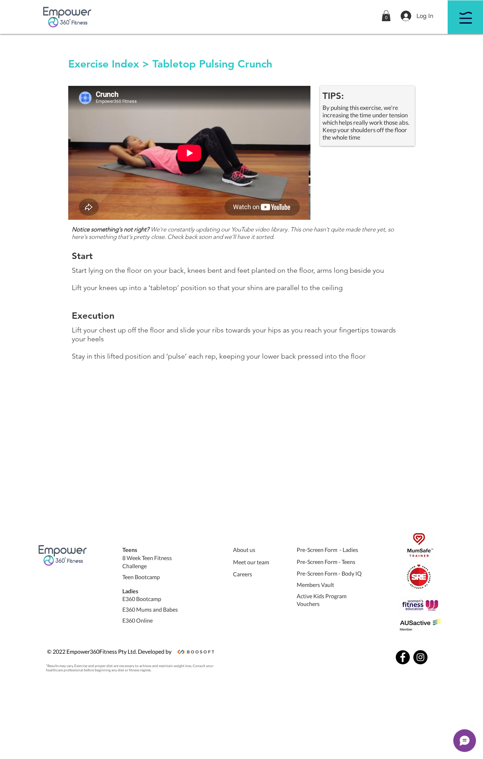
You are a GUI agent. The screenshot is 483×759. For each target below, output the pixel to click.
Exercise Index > (108, 64)
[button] (386, 15)
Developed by (154, 651)
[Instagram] (420, 657)
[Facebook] (403, 657)
